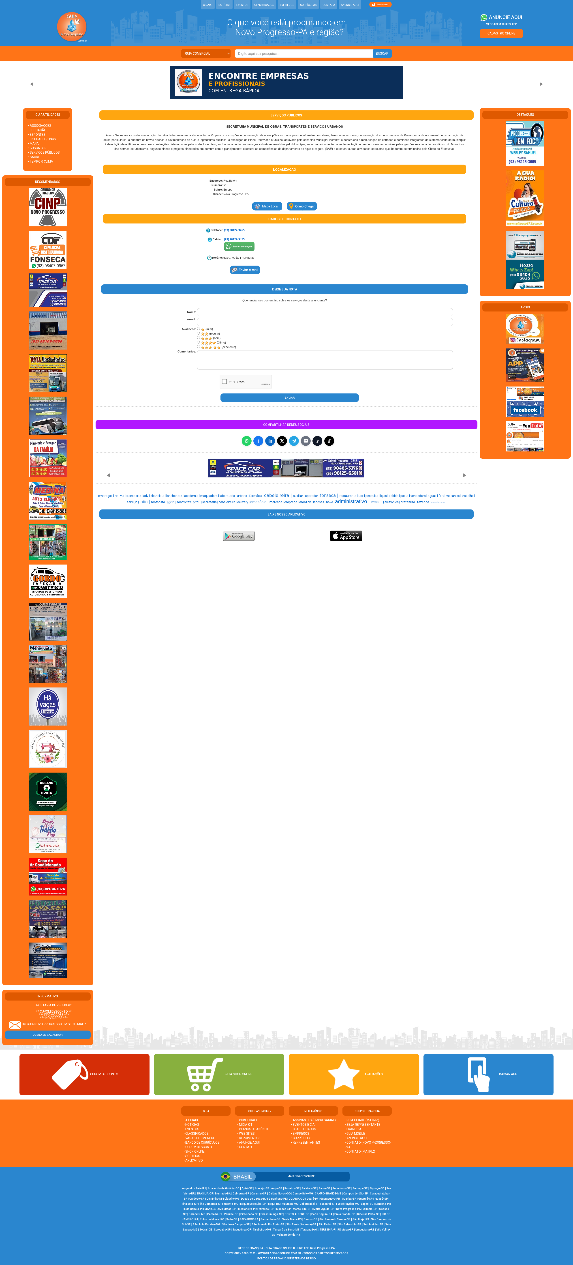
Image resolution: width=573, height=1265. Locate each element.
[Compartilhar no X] (282, 441)
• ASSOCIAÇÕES (39, 125)
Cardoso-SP (197, 1198)
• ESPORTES (36, 134)
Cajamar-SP (259, 1193)
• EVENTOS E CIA (303, 1124)
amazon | (306, 502)
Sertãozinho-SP (373, 1224)
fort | (442, 496)
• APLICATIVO (193, 1160)
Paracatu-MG (197, 1214)
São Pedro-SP (327, 1224)
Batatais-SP (309, 1188)
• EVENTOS (191, 1129)
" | (383, 502)
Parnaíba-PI (214, 1214)
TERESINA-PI (328, 1229)
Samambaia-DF (270, 1219)
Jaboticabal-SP (309, 1203)
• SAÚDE (34, 157)
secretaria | (210, 502)
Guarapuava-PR (330, 1198)
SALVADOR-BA (249, 1219)
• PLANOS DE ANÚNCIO (253, 1129)
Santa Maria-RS (292, 1219)
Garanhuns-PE (278, 1198)
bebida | (394, 496)
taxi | (362, 496)
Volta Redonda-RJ (288, 1234)
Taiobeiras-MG (262, 1229)
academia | (192, 496)
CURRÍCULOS (308, 4)
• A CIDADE (191, 1120)
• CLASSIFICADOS (196, 1133)
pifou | (197, 502)
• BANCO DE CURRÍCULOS (202, 1142)
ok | (117, 496)
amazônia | (259, 502)
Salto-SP (231, 1219)
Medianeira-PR (247, 1209)
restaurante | (349, 496)
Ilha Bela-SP (190, 1203)
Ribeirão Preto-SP (368, 1214)
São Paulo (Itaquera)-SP (301, 1224)
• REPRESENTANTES (305, 1142)
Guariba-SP (349, 1198)
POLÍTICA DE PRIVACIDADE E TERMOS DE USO (286, 1258)
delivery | (243, 502)
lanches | (319, 502)
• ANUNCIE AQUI (248, 1142)
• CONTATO (245, 1147)
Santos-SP (310, 1219)
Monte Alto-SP (302, 1209)
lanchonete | (175, 496)
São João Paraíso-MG (206, 1224)
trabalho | (468, 496)
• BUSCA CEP (37, 148)
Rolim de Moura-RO (212, 1219)
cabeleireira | (278, 495)
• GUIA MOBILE (355, 1133)
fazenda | (424, 502)
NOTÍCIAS (224, 4)
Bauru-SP (325, 1188)
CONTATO (329, 4)
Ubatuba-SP (345, 1229)
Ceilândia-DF (214, 1198)
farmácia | (256, 496)
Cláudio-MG (231, 1198)
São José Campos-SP (236, 1224)
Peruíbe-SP (231, 1214)
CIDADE (207, 4)
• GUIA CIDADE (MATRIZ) (362, 1120)
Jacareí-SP (328, 1203)
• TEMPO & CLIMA (40, 161)
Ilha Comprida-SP (211, 1203)
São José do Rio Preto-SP (268, 1224)
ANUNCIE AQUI (350, 4)
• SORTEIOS (192, 1156)
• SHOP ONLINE (194, 1151)
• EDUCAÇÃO (37, 130)
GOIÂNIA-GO (297, 1198)
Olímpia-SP (370, 1209)
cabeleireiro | (228, 502)
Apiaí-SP (247, 1188)
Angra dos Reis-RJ (194, 1188)
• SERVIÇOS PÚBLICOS (44, 152)
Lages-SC (367, 1203)
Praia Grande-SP (344, 1214)
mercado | (276, 502)
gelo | (172, 502)
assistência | (438, 502)
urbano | (243, 496)
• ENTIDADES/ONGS (42, 139)
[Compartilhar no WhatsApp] (247, 441)
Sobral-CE (205, 1229)
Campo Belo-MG (303, 1193)
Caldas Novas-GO (280, 1193)
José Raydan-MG (348, 1203)
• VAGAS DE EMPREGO (199, 1138)
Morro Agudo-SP (323, 1209)
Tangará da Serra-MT (286, 1229)
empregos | (106, 496)
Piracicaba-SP (249, 1214)
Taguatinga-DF (242, 1229)
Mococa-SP (283, 1209)
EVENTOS (242, 4)
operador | (312, 496)
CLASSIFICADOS (264, 4)
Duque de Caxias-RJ (254, 1198)
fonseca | (330, 495)
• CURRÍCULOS (301, 1138)
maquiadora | (210, 496)
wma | (376, 502)
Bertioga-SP (360, 1188)
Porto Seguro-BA (321, 1214)
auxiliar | (299, 496)
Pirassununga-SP (272, 1214)
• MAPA (33, 143)
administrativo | (353, 501)
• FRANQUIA (353, 1129)
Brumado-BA (223, 1193)
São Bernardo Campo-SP (335, 1219)
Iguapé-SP (381, 1198)
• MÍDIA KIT (244, 1124)
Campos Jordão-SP (355, 1193)
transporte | (134, 496)
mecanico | (454, 496)
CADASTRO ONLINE (501, 33)
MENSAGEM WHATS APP (501, 24)
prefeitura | (409, 502)
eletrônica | (393, 502)
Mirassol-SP (266, 1209)
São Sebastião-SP (349, 1224)
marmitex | (185, 502)
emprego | (291, 502)
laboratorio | (228, 496)
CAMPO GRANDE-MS (328, 1193)
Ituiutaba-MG (290, 1203)
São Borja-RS (361, 1219)
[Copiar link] (317, 441)
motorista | (159, 502)
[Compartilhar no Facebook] (258, 441)
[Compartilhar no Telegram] (294, 441)
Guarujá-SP (365, 1198)
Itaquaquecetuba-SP (253, 1203)
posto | (405, 496)
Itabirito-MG (231, 1203)
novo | (330, 502)
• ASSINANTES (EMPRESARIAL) (313, 1120)
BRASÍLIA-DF (205, 1193)
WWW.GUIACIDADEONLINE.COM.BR (279, 1253)
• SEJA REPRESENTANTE (363, 1124)
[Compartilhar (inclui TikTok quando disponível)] (329, 441)
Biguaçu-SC (377, 1188)
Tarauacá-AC (309, 1229)
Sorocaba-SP (222, 1229)
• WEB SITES (246, 1133)
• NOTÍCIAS (191, 1124)
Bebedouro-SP (342, 1188)
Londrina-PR (383, 1203)
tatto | (145, 501)
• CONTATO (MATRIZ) (360, 1151)
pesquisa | (373, 496)
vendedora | (419, 496)
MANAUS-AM (213, 1209)
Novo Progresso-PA (348, 1209)
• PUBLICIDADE (247, 1120)
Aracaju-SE (262, 1188)
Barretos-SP (292, 1188)
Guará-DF (312, 1198)
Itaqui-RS (274, 1203)
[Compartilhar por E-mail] (306, 441)
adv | (146, 496)
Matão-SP (230, 1209)
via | (123, 496)
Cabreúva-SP (241, 1193)
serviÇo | (133, 502)
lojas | (384, 496)
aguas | (433, 496)
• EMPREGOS (300, 1133)
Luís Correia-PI (193, 1209)
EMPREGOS (287, 4)
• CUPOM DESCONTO (198, 1147)
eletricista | (158, 496)
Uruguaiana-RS (364, 1229)
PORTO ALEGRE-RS (297, 1214)
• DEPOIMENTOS (249, 1138)
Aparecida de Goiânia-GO (223, 1188)
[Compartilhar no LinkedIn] (270, 441)
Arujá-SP (276, 1188)
